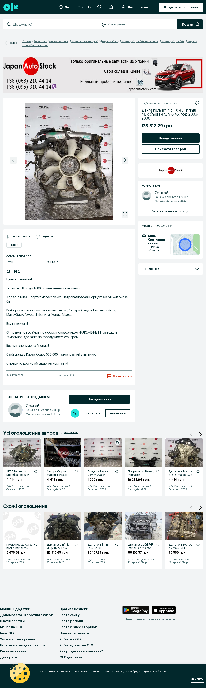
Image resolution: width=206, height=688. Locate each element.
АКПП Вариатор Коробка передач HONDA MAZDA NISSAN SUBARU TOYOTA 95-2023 (18, 478)
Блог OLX (7, 633)
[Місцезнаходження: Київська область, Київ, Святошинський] (185, 244)
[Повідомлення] (111, 7)
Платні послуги (12, 621)
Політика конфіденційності (22, 645)
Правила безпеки (74, 609)
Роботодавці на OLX (76, 645)
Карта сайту (70, 615)
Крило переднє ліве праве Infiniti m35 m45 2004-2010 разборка (19, 550)
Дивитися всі (69, 432)
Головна (26, 41)
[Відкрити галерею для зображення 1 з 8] (125, 214)
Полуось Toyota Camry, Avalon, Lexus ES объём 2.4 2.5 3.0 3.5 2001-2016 (100, 476)
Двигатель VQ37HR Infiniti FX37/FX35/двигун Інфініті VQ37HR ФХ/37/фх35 (140, 551)
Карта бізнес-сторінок (78, 627)
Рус (90, 7)
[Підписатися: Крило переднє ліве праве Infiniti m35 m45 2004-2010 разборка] (35, 545)
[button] (200, 434)
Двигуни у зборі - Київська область (139, 41)
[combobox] (55, 24)
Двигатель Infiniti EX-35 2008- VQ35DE (99, 548)
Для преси (8, 657)
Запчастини (40, 41)
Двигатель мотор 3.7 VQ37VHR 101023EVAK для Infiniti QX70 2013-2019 (180, 551)
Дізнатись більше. (155, 671)
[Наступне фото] (125, 160)
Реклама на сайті (13, 651)
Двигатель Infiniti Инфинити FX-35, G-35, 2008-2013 (58, 548)
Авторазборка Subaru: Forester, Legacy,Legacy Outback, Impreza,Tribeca (57, 478)
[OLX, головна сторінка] (10, 7)
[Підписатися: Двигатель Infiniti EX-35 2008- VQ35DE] (116, 545)
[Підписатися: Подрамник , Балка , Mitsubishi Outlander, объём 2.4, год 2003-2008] (157, 471)
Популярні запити (74, 633)
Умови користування (17, 639)
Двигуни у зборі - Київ (172, 41)
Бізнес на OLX (11, 627)
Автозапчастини (58, 41)
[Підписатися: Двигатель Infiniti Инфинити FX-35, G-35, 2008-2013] (76, 545)
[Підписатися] (197, 103)
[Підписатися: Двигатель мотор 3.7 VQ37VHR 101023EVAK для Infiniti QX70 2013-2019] (198, 545)
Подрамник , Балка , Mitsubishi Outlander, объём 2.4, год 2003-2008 (141, 476)
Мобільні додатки (15, 609)
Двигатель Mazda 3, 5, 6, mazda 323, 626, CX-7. (181, 475)
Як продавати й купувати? (81, 651)
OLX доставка (71, 657)
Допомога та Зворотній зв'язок (26, 615)
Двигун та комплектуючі (84, 41)
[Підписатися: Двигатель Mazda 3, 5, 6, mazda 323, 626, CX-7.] (198, 471)
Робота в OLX (70, 639)
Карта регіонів (72, 621)
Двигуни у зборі (109, 41)
